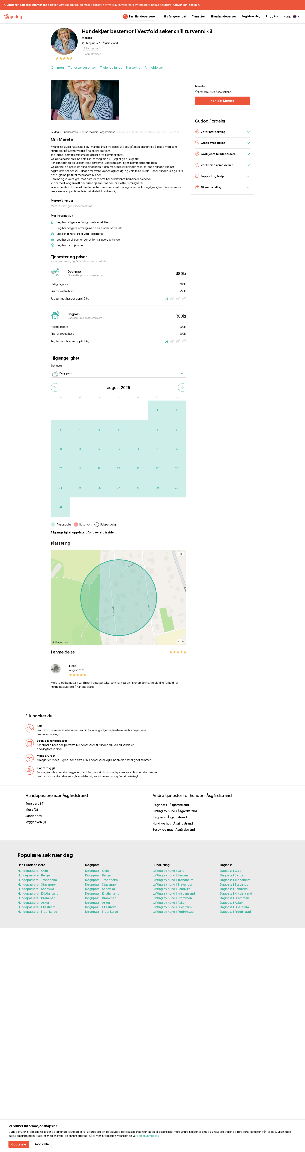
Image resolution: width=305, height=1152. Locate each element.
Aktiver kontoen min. (186, 5)
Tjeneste (56, 365)
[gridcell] (157, 410)
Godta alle (18, 1144)
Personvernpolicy (147, 1136)
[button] (222, 132)
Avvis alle (42, 1144)
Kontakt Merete (222, 101)
